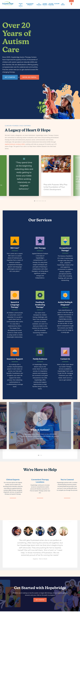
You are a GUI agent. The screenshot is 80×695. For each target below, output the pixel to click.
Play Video (40, 425)
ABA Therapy (40, 259)
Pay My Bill (56, 3)
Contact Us (65, 369)
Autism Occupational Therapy (65, 259)
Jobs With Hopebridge (50, 4)
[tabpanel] (56, 175)
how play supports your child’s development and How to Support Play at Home (56, 175)
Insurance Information (15, 369)
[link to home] (10, 4)
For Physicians (39, 4)
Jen (63, 531)
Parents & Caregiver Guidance (40, 369)
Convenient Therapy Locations (40, 480)
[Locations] (71, 4)
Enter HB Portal (29, 77)
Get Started (63, 4)
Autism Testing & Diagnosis (65, 315)
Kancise (51, 531)
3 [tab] (41, 455)
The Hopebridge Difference (30, 4)
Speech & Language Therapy (15, 315)
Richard (28, 531)
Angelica (16, 531)
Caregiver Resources (45, 4)
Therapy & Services (20, 5)
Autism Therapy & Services (15, 259)
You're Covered (67, 479)
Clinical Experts (13, 479)
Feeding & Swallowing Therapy (40, 315)
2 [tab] (40, 455)
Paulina (40, 531)
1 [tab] (38, 455)
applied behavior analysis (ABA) (15, 144)
